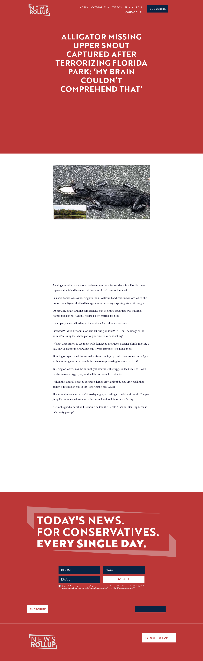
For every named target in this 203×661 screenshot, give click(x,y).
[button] (100, 7)
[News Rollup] (39, 9)
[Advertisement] (101, 131)
